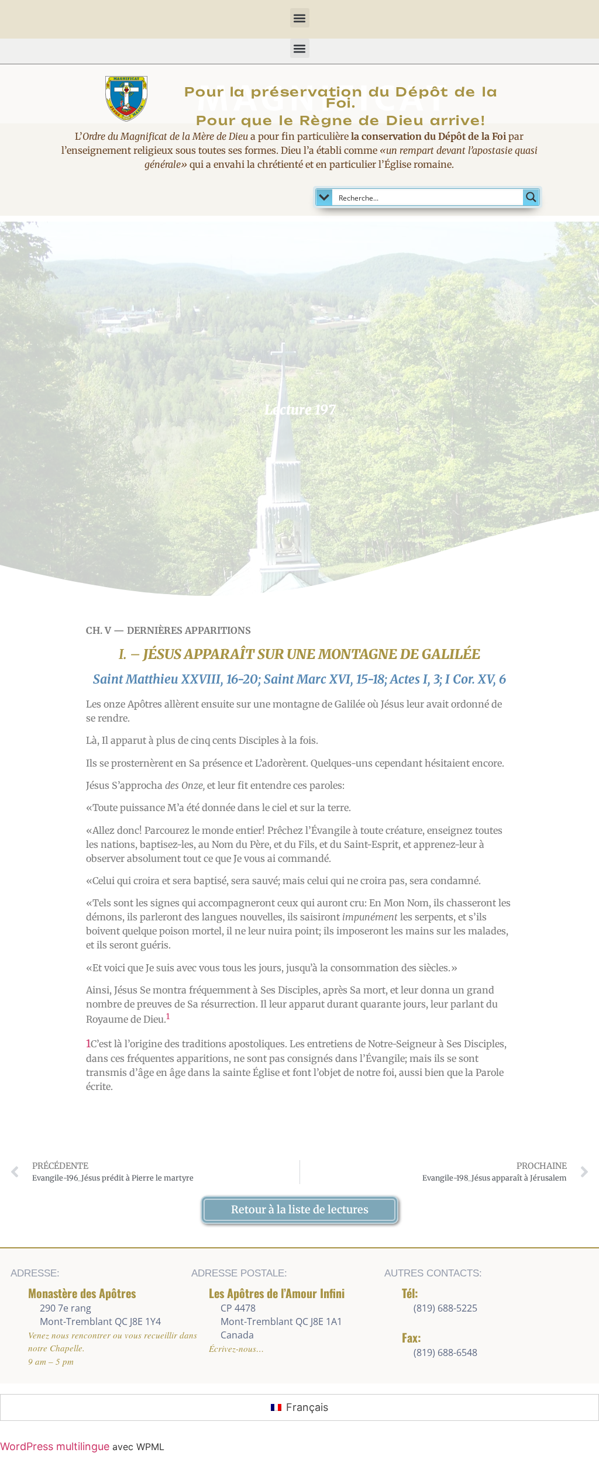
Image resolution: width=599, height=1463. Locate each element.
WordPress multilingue (54, 1446)
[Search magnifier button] (531, 197)
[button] (299, 17)
